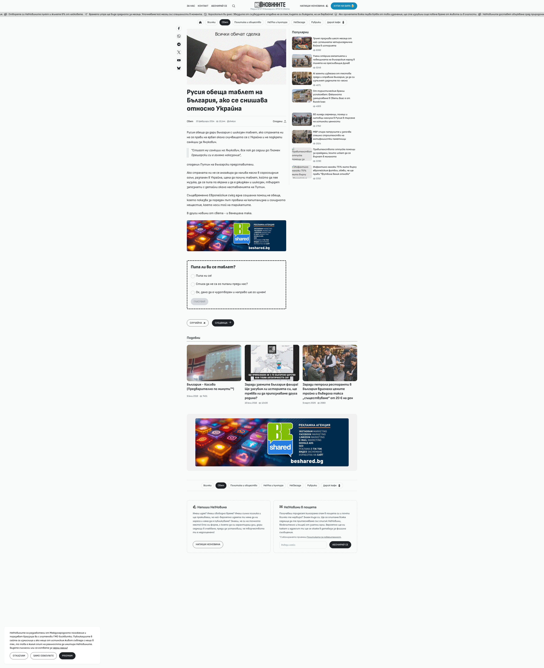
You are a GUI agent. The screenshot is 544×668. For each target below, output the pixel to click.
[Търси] (232, 6)
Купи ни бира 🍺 (344, 5)
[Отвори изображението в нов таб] (236, 57)
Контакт (203, 5)
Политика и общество (247, 22)
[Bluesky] (179, 68)
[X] (179, 52)
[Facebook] (179, 28)
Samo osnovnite (43, 655)
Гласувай (199, 301)
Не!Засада (299, 22)
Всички (211, 22)
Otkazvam (19, 655)
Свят (225, 22)
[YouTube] (179, 60)
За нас (191, 5)
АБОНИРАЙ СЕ (340, 544)
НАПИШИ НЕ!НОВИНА (208, 544)
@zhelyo (231, 121)
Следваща (221, 322)
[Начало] (200, 22)
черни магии (60, 647)
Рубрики (316, 22)
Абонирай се (219, 5)
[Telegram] (179, 44)
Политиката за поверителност (324, 537)
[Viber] (179, 36)
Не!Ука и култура (277, 22)
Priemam (67, 655)
